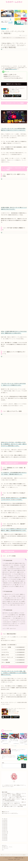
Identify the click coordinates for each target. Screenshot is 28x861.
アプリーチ (17, 92)
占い (3, 849)
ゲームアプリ (4, 28)
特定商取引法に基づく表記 (18, 857)
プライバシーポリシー (8, 857)
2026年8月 (4, 820)
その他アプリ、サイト (7, 847)
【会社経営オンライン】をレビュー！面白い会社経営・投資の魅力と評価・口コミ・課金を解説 (14, 805)
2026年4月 (4, 826)
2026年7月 (4, 821)
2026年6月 (4, 823)
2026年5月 (4, 824)
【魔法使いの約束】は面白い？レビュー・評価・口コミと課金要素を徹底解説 (14, 800)
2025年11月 (5, 833)
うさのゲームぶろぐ (14, 2)
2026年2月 (4, 828)
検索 (3, 762)
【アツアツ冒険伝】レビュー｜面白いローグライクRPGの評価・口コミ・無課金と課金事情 (14, 794)
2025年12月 (5, 831)
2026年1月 (4, 830)
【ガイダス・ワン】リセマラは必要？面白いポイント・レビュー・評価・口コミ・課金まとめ (14, 797)
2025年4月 (4, 837)
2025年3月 (4, 838)
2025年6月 (4, 834)
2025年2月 (4, 840)
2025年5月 (4, 836)
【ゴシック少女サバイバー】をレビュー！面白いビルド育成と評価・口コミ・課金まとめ (14, 802)
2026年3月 (4, 827)
